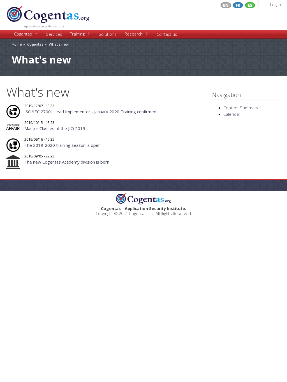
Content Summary (240, 107)
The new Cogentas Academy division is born (66, 162)
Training (77, 34)
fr (238, 5)
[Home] (48, 12)
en (225, 5)
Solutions (108, 34)
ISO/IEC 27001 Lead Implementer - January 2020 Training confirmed (90, 111)
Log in (275, 4)
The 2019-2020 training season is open (62, 145)
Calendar (231, 114)
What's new (59, 44)
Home (17, 44)
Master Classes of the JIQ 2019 (54, 128)
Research (133, 34)
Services (54, 34)
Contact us (167, 34)
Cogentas (23, 34)
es (250, 5)
